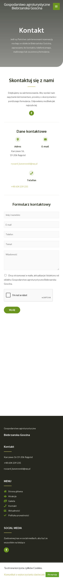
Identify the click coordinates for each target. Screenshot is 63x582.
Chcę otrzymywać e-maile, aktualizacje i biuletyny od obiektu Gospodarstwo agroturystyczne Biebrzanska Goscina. (31, 279)
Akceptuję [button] (52, 574)
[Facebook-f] (31, 113)
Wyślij (12, 310)
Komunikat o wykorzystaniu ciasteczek (24, 574)
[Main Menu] (56, 6)
